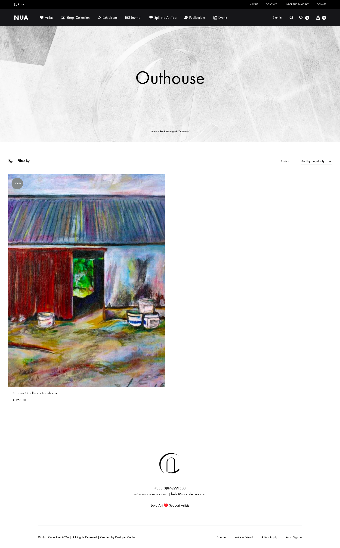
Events (223, 17)
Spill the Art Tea (165, 17)
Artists (49, 17)
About (254, 4)
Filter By (23, 161)
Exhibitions (109, 17)
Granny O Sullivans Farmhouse (35, 393)
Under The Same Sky (297, 4)
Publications (197, 17)
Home (154, 131)
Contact (271, 4)
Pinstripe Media (125, 537)
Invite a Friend (244, 537)
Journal (136, 17)
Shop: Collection (78, 17)
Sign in (277, 17)
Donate (321, 4)
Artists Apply (269, 537)
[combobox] (316, 161)
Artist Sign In (294, 537)
